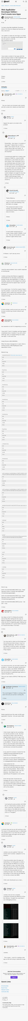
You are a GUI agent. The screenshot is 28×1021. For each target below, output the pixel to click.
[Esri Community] (7, 1)
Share (3, 81)
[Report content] (26, 10)
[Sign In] (26, 1)
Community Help (5, 991)
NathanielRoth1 (8, 320)
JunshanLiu (7, 303)
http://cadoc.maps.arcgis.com (16, 355)
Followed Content (5, 989)
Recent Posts (4, 987)
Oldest (7, 90)
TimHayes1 (10, 797)
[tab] (4, 87)
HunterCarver (8, 703)
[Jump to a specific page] (25, 91)
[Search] (23, 1)
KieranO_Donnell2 (9, 17)
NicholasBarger (10, 725)
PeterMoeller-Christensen (12, 686)
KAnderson (7, 263)
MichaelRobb (12, 225)
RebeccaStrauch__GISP (13, 135)
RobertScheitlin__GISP (10, 94)
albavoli (8, 116)
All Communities (4, 985)
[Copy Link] (5, 20)
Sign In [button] (14, 977)
